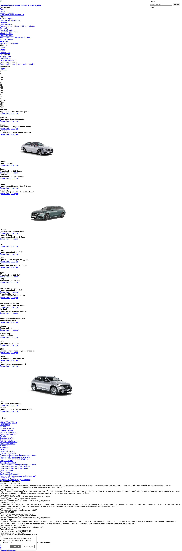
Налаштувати (28, 546)
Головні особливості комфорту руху (14, 459)
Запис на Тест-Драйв (8, 60)
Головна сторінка (6, 421)
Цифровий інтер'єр (7, 451)
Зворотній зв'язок (7, 13)
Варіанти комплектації (8, 432)
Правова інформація (8, 550)
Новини (3, 70)
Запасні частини (6, 39)
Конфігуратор (5, 56)
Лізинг (2, 51)
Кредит (2, 47)
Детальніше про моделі (9, 113)
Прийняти (15, 546)
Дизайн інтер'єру (6, 430)
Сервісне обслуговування (10, 20)
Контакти (3, 11)
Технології (4, 447)
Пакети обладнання (7, 478)
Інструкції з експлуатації (9, 43)
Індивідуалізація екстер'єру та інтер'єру (15, 480)
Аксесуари (4, 41)
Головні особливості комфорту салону (15, 457)
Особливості (5, 425)
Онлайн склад (5, 58)
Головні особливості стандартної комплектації (18, 476)
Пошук (176, 4)
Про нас (3, 9)
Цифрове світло (6, 461)
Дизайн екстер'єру (7, 428)
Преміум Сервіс (6, 30)
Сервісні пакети (6, 24)
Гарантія (3, 22)
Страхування (5, 53)
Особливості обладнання (9, 474)
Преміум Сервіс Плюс (8, 32)
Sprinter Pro (4, 28)
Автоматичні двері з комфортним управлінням (18, 455)
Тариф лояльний (6, 34)
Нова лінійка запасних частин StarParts (15, 37)
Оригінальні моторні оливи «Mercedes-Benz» (17, 26)
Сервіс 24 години (6, 36)
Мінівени (3, 68)
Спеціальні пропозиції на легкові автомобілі (17, 64)
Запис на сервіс (6, 19)
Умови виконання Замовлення (12, 15)
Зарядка (3, 449)
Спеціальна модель (7, 434)
